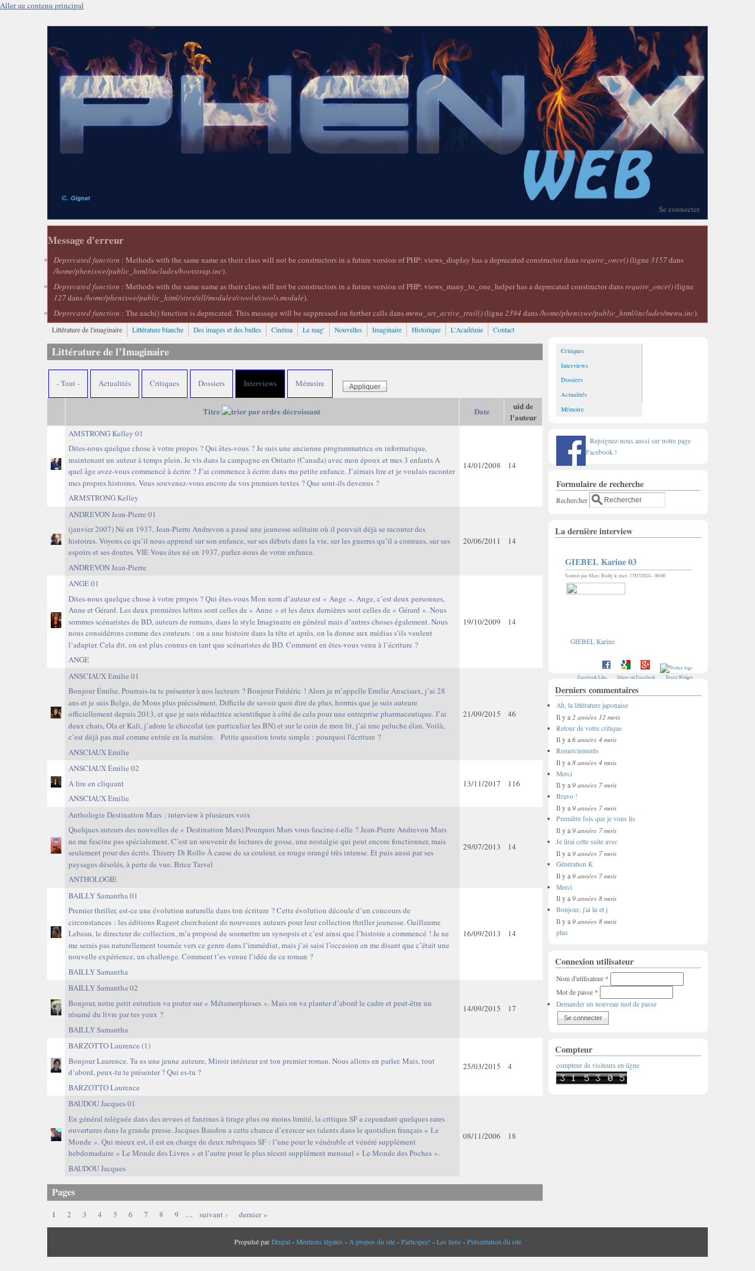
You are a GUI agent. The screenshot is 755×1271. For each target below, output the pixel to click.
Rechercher (572, 499)
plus (562, 932)
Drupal (280, 1241)
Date (482, 411)
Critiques (164, 383)
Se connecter (679, 209)
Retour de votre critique (589, 728)
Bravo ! (566, 796)
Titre (211, 411)
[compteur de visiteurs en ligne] (591, 1081)
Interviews (260, 383)
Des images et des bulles (227, 329)
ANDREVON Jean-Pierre (107, 567)
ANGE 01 (258, 614)
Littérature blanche (157, 329)
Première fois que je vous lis (595, 818)
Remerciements (577, 750)
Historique (426, 329)
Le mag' (313, 329)
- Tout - (68, 383)
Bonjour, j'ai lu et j (582, 909)
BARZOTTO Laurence (104, 1087)
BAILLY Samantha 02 (250, 1001)
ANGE (78, 659)
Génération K (574, 864)
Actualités (115, 383)
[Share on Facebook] (606, 667)
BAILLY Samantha (98, 971)
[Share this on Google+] (645, 667)
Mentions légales (319, 1241)
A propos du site (372, 1241)
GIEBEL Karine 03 (600, 562)
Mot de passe (577, 992)
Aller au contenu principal (42, 5)
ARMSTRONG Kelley (103, 497)
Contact (503, 329)
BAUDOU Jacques (97, 1168)
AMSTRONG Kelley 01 (261, 458)
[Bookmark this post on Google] (626, 667)
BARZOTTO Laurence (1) (251, 1058)
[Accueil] (377, 216)
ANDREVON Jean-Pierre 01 (259, 533)
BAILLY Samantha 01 (258, 926)
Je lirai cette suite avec (587, 841)
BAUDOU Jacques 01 (256, 1128)
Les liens (448, 1241)
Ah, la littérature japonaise (592, 705)
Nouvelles (348, 329)
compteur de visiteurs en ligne (597, 1065)
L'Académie (467, 329)
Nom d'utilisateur (582, 978)
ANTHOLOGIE (92, 879)
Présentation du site (494, 1241)
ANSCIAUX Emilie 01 (257, 707)
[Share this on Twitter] (676, 667)
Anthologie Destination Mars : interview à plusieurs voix (257, 839)
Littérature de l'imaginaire (87, 329)
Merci (564, 773)
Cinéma (282, 329)
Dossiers (211, 383)
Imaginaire (387, 329)
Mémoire (310, 383)
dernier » (253, 1214)
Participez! (416, 1241)
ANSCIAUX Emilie (98, 752)
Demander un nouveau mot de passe (606, 1003)
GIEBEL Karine (592, 641)
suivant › (213, 1214)
